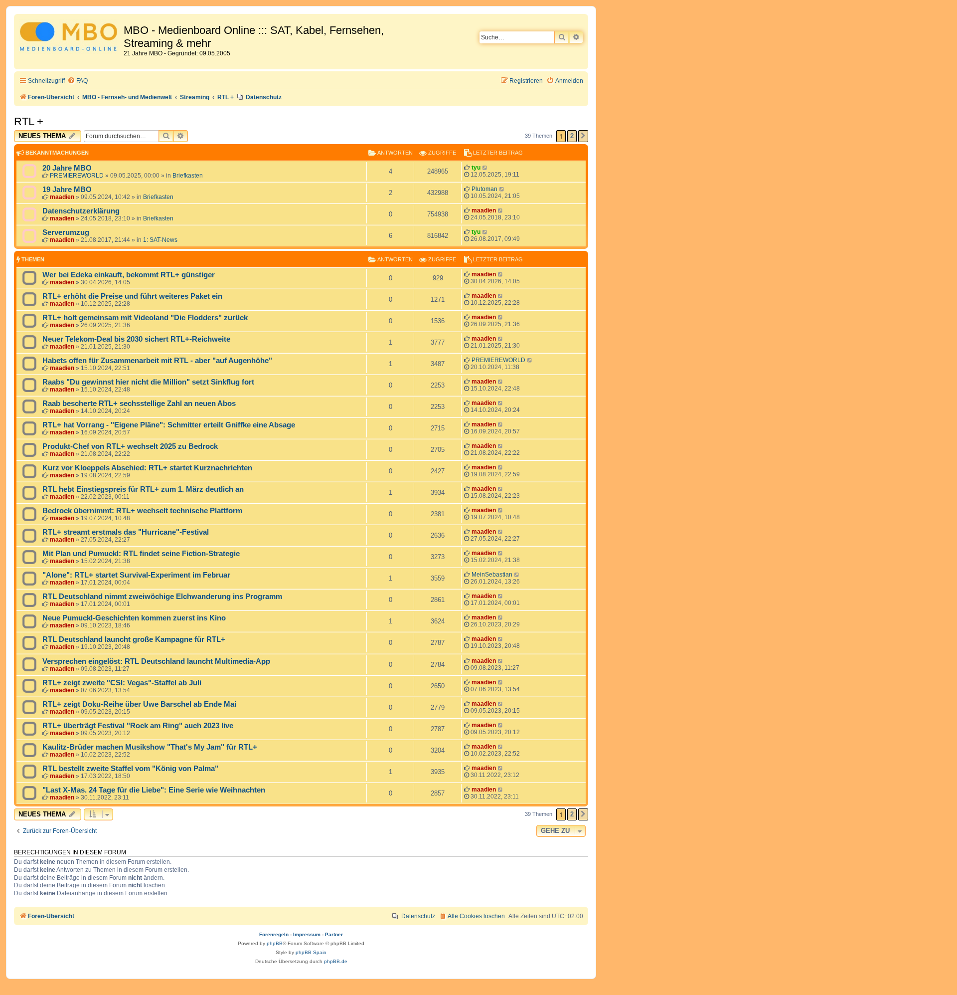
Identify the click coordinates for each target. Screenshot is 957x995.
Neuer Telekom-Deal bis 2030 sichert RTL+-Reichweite (136, 339)
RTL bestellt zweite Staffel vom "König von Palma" (130, 769)
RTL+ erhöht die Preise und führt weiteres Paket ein (132, 296)
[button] (583, 136)
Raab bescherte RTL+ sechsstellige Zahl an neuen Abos (139, 403)
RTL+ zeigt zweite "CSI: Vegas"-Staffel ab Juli (121, 683)
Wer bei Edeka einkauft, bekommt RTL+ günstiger (128, 275)
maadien (62, 197)
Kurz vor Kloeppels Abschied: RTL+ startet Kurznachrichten (147, 468)
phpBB (275, 943)
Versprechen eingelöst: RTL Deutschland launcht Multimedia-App (156, 661)
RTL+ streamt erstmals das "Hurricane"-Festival (125, 532)
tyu (476, 167)
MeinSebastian (492, 574)
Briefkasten (187, 175)
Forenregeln (274, 934)
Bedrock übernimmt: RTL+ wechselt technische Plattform (142, 511)
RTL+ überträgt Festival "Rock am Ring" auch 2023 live (137, 726)
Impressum (306, 934)
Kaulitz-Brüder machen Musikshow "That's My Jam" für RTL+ (149, 747)
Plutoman (484, 189)
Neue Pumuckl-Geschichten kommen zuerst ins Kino (134, 618)
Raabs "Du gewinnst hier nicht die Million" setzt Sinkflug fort (148, 382)
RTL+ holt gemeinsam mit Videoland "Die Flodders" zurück (145, 318)
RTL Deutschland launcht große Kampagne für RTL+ (133, 639)
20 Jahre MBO (67, 168)
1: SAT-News (160, 239)
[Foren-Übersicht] (70, 38)
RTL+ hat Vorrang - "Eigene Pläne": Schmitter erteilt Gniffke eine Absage (168, 425)
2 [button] (572, 136)
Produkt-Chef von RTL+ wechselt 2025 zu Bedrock (130, 446)
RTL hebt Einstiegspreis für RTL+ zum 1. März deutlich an (143, 489)
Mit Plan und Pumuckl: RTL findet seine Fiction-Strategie (141, 554)
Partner (334, 934)
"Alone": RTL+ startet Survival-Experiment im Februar (136, 575)
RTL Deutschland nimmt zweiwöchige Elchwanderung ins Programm (162, 596)
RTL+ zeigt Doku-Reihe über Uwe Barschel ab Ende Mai (139, 704)
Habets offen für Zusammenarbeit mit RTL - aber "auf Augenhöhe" (157, 361)
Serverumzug (65, 232)
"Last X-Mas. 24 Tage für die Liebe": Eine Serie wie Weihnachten (153, 790)
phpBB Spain (311, 952)
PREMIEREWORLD (77, 175)
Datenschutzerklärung (81, 211)
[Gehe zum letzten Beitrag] (485, 167)
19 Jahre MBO (67, 190)
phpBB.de (335, 961)
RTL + (28, 121)
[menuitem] (77, 81)
